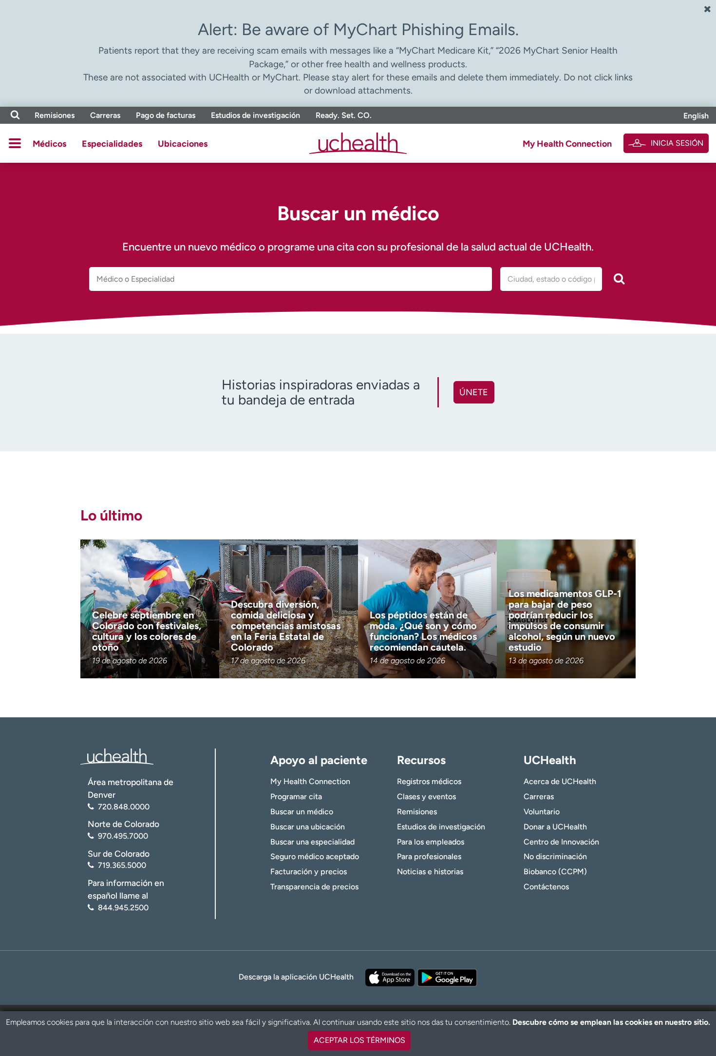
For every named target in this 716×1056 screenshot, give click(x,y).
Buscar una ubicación (307, 826)
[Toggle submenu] (15, 143)
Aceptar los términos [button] (359, 1040)
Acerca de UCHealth (560, 781)
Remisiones (55, 115)
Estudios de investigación (255, 115)
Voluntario (542, 811)
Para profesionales (429, 856)
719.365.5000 (122, 865)
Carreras (105, 115)
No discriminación (555, 856)
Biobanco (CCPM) (555, 871)
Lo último (111, 515)
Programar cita (296, 796)
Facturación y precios (308, 871)
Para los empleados (430, 841)
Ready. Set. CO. (344, 115)
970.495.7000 (123, 836)
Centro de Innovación (561, 841)
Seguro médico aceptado (314, 856)
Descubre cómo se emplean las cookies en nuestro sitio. (611, 1022)
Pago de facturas (165, 115)
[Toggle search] (15, 115)
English (696, 115)
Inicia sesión (677, 143)
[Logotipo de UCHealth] (116, 755)
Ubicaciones (182, 143)
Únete (473, 392)
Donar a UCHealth (555, 826)
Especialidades (112, 143)
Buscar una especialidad (312, 841)
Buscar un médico (301, 811)
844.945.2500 (123, 907)
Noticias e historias (430, 871)
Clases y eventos (426, 796)
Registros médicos (429, 781)
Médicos (49, 143)
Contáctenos (546, 886)
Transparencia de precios (314, 886)
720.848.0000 (124, 806)
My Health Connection (567, 143)
